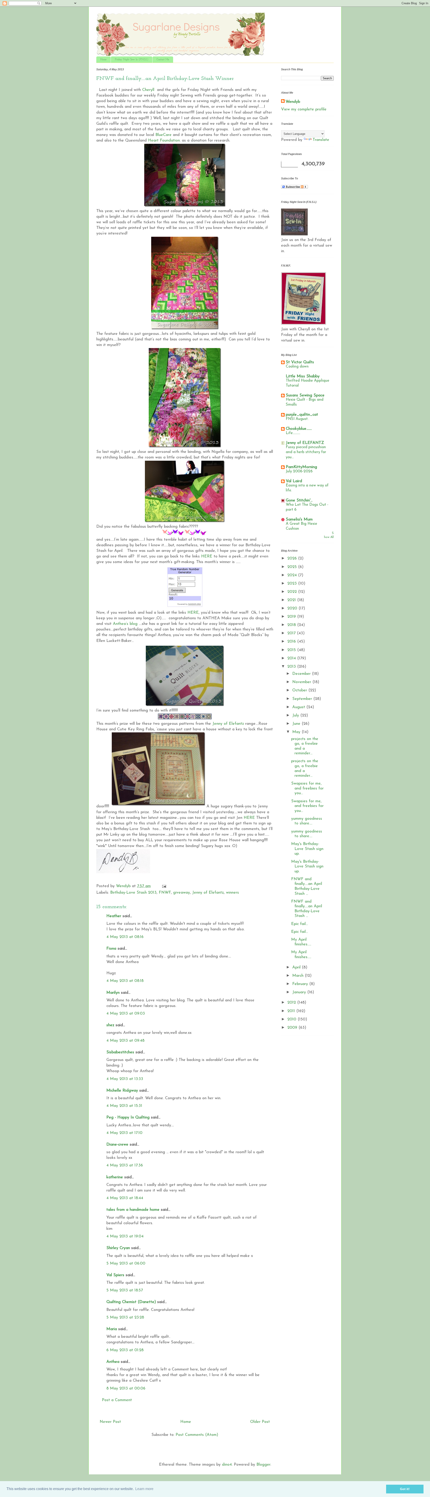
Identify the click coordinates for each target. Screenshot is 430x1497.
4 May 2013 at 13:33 (124, 1079)
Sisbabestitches (120, 1052)
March (298, 976)
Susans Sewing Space (305, 396)
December (302, 674)
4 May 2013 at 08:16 (125, 937)
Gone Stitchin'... (299, 501)
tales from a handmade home (132, 1210)
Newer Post (110, 1422)
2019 (292, 617)
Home (103, 59)
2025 (292, 567)
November (302, 682)
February (300, 984)
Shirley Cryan (118, 1248)
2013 (292, 667)
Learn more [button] (144, 1489)
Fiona (111, 949)
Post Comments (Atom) (197, 1435)
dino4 (227, 1465)
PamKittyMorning (301, 467)
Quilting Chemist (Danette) (131, 1302)
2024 (292, 575)
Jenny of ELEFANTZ (305, 443)
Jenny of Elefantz (228, 724)
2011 (291, 1011)
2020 (293, 609)
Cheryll (148, 90)
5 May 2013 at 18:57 (124, 1290)
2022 (292, 592)
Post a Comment (117, 1400)
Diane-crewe (117, 1145)
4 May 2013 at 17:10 (124, 1133)
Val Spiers (115, 1275)
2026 (292, 559)
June (297, 724)
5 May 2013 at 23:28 (125, 1318)
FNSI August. (297, 419)
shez (110, 1025)
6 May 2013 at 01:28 (125, 1350)
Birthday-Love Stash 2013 (133, 893)
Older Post (260, 1422)
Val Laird (294, 481)
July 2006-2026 (299, 471)
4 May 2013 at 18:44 (124, 1198)
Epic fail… (299, 924)
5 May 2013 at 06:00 (125, 1264)
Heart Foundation (164, 141)
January (299, 992)
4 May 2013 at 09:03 (125, 1014)
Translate (321, 140)
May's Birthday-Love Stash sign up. (307, 849)
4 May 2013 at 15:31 (124, 1106)
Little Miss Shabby (303, 376)
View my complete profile (304, 110)
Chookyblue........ (299, 429)
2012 (292, 1003)
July (296, 716)
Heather (113, 916)
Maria (111, 1329)
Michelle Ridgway (122, 1091)
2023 (292, 584)
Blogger (263, 1465)
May (297, 732)
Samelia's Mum (299, 520)
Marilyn (113, 993)
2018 (292, 625)
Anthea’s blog (125, 624)
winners (232, 893)
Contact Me (163, 59)
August (299, 707)
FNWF (165, 893)
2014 (292, 658)
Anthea (112, 1362)
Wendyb (293, 102)
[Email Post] (164, 886)
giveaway (181, 893)
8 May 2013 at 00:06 (125, 1389)
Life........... (293, 433)
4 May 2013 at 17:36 (124, 1166)
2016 (292, 642)
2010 (292, 1019)
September (302, 699)
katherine (114, 1177)
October (300, 690)
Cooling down (297, 366)
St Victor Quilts (300, 362)
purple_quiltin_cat (302, 415)
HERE (206, 557)
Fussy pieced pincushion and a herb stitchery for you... (306, 452)
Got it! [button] (405, 1489)
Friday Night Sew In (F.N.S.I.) (131, 59)
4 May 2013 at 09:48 (125, 1041)
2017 (292, 633)
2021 (292, 600)
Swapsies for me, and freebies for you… (307, 788)
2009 (293, 1028)
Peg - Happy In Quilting (128, 1118)
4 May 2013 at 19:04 (125, 1237)
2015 (292, 650)
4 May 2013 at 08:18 (125, 981)
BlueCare (163, 135)
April (297, 968)
